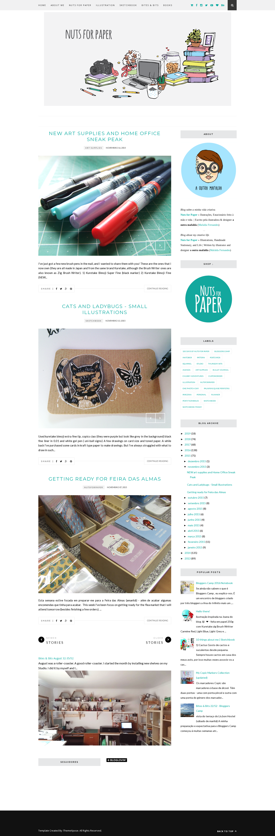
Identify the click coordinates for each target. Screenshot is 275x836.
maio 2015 (194, 525)
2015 (188, 455)
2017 (188, 444)
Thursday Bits (215, 364)
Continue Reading (157, 288)
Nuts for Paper (80, 5)
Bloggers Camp (222, 351)
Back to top (225, 831)
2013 (188, 558)
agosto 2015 (195, 508)
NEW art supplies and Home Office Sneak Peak (105, 136)
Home (42, 5)
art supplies (93, 148)
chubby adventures (193, 376)
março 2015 (194, 536)
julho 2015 (194, 514)
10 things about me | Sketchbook (215, 639)
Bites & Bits (150, 5)
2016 (188, 450)
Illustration (105, 5)
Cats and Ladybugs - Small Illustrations (105, 309)
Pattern (201, 357)
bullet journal (221, 370)
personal (201, 394)
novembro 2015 (197, 466)
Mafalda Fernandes (208, 225)
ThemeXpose (70, 830)
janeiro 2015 (195, 547)
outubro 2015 (196, 497)
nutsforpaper (93, 487)
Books (167, 5)
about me (57, 5)
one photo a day (191, 388)
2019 (188, 433)
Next (160, 245)
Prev (151, 245)
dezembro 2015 (197, 461)
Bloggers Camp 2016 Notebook (214, 583)
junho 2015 (194, 519)
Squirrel (187, 364)
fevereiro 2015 (196, 541)
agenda (186, 370)
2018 (188, 439)
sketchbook (94, 321)
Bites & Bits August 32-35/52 (56, 658)
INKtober (187, 357)
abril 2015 (193, 530)
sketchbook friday (192, 407)
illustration (189, 382)
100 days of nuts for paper (196, 351)
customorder (215, 376)
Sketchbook (128, 5)
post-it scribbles (191, 401)
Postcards (215, 357)
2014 (188, 552)
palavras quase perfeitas (216, 388)
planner (215, 394)
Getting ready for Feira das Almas (105, 479)
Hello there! (203, 611)
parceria (187, 394)
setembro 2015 (197, 503)
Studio (200, 364)
